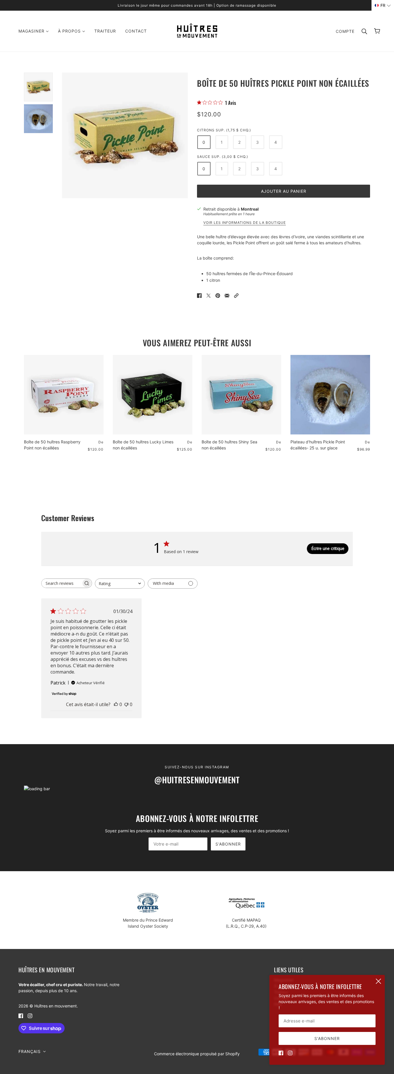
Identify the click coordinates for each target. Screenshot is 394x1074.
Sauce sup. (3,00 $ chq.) (222, 156)
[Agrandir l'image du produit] (125, 135)
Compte (345, 31)
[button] (236, 295)
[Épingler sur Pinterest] (217, 295)
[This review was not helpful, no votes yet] (126, 704)
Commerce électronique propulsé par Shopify (197, 1053)
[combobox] (120, 583)
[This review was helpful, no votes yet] (116, 704)
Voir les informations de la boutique (244, 223)
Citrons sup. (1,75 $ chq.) (224, 130)
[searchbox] (61, 583)
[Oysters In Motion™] (197, 36)
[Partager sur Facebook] (199, 295)
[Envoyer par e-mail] (227, 295)
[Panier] (377, 31)
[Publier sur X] (208, 295)
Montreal (250, 209)
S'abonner (228, 844)
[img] (281, 1052)
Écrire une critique (327, 548)
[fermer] (378, 981)
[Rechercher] (364, 31)
